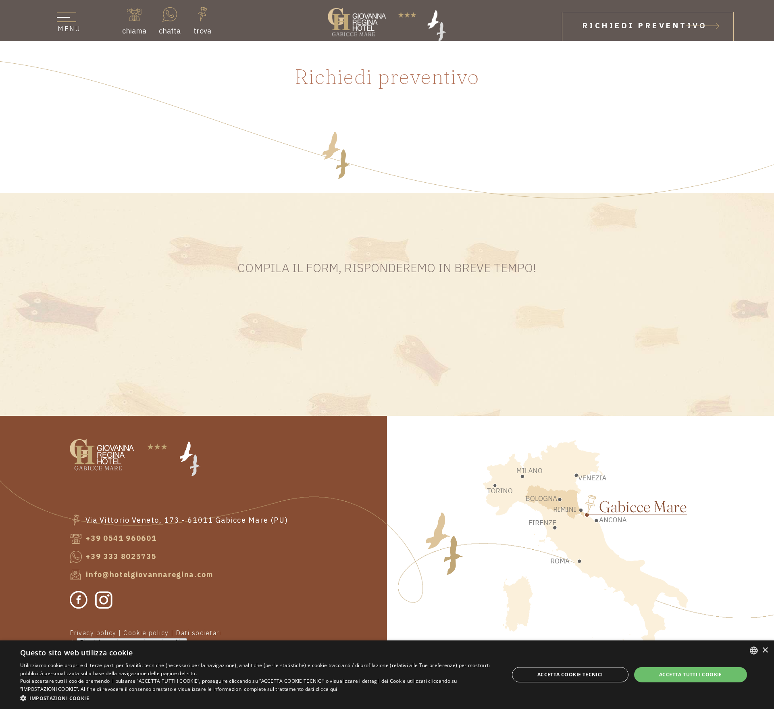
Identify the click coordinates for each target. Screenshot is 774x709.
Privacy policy (93, 633)
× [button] (765, 650)
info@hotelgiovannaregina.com (148, 574)
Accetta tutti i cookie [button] (690, 674)
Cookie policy (146, 633)
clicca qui (326, 689)
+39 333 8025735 (120, 556)
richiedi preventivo (645, 26)
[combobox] (754, 650)
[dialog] (387, 674)
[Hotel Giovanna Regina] (387, 25)
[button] (257, 698)
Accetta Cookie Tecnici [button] (570, 674)
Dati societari (198, 633)
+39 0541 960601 (120, 538)
